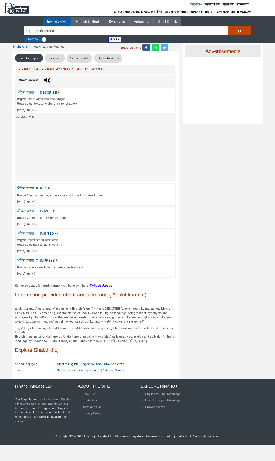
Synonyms (117, 22)
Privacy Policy (91, 413)
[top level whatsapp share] (155, 47)
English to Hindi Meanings (162, 394)
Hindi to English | (69, 364)
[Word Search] (28, 30)
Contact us (89, 400)
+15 (33, 109)
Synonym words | (90, 370)
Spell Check (167, 22)
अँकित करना (25, 92)
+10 (33, 250)
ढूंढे (239, 30)
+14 (33, 201)
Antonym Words (113, 370)
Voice (116, 39)
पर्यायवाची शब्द (212, 4)
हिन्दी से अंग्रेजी (56, 22)
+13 (33, 223)
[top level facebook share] (146, 47)
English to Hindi (87, 22)
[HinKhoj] (16, 8)
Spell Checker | (67, 370)
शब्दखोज (195, 4)
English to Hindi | (92, 364)
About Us (88, 394)
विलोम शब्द (228, 4)
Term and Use (92, 406)
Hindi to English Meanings (162, 400)
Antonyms (141, 22)
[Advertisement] (95, 151)
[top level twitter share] (164, 47)
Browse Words (114, 364)
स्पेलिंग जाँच (243, 4)
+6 (32, 273)
